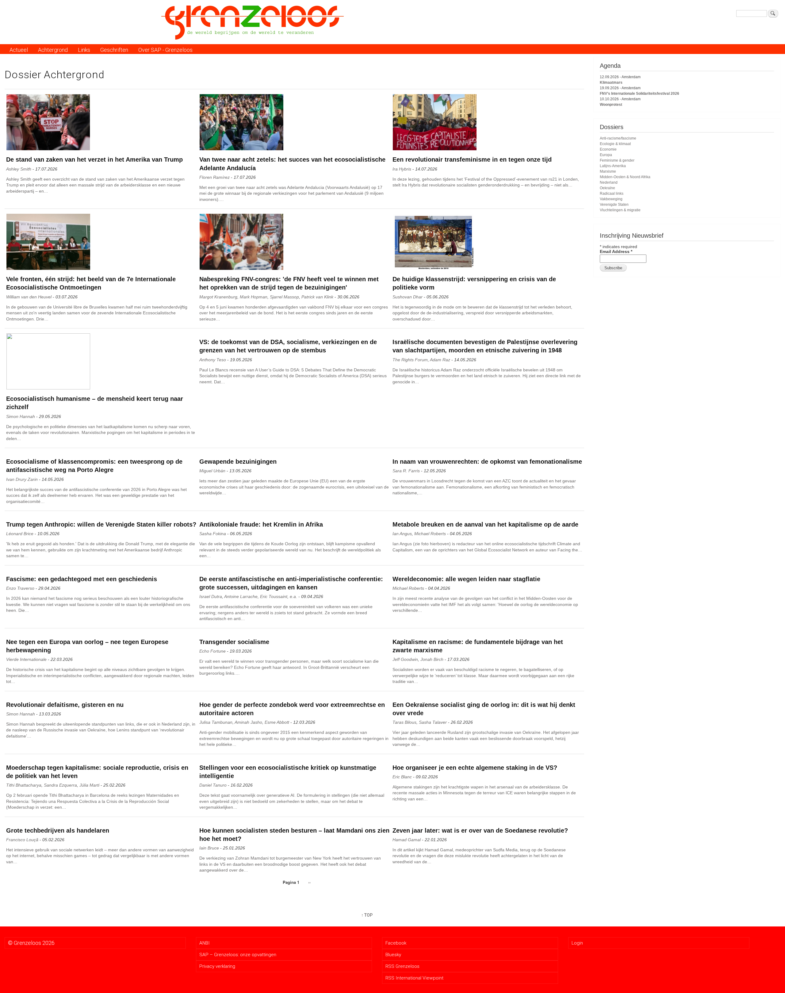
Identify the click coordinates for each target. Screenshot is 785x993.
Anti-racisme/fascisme (618, 138)
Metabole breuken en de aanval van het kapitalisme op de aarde (485, 524)
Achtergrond (53, 50)
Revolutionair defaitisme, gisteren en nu (65, 704)
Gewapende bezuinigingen (238, 461)
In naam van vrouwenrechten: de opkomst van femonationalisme (487, 461)
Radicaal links (611, 193)
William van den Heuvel (29, 296)
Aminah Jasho (248, 722)
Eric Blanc (402, 776)
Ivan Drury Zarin (22, 479)
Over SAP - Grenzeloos (165, 50)
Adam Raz (440, 359)
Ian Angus (402, 533)
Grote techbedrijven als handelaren (57, 830)
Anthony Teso (212, 359)
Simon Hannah (20, 416)
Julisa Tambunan (215, 722)
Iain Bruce (209, 847)
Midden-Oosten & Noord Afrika (625, 177)
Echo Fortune (212, 651)
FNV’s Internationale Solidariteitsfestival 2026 (639, 93)
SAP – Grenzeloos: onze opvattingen (237, 954)
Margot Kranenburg (218, 296)
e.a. (293, 596)
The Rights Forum (410, 359)
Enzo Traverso (20, 588)
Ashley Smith (18, 169)
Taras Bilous (404, 722)
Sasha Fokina (212, 533)
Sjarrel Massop (284, 296)
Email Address (616, 251)
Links (84, 50)
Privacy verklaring (217, 966)
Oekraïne (607, 188)
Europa (606, 155)
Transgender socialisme (234, 641)
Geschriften (114, 50)
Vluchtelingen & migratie (620, 210)
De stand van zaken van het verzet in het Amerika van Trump (94, 159)
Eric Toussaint (273, 596)
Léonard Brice (19, 533)
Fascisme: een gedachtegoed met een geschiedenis (81, 579)
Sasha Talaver (433, 722)
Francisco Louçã (22, 839)
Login (577, 943)
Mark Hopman (253, 296)
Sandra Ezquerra (60, 785)
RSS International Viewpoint (414, 978)
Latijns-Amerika (613, 166)
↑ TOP (367, 915)
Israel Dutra (210, 596)
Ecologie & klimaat (615, 144)
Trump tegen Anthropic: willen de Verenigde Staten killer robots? (101, 524)
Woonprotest (611, 104)
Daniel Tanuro (213, 785)
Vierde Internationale (26, 659)
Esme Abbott (277, 722)
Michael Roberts (430, 533)
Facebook (395, 943)
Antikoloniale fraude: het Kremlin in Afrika (261, 524)
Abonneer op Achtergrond (9, 903)
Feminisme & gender (617, 160)
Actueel (19, 50)
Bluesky (393, 954)
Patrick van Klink (317, 296)
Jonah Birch (431, 659)
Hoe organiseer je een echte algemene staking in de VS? (474, 767)
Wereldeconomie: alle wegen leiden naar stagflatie (466, 579)
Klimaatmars (611, 82)
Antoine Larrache (241, 596)
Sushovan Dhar (407, 296)
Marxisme (608, 171)
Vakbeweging (611, 199)
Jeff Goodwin (405, 659)
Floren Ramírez (214, 177)
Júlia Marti (89, 785)
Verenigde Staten (614, 204)
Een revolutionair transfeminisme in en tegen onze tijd (472, 159)
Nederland (609, 182)
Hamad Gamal (406, 839)
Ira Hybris (401, 169)
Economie (608, 149)
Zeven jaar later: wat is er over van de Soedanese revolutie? (480, 830)
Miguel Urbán (212, 470)
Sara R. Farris (406, 470)
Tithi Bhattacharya (23, 785)
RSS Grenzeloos (402, 966)
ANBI (204, 943)
